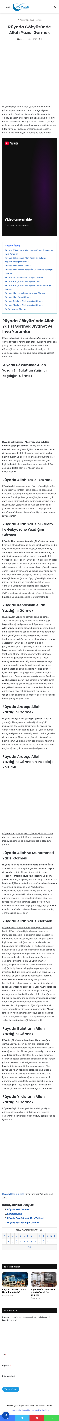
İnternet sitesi (8, 1376)
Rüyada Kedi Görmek (18, 1209)
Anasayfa (23, 20)
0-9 (29, 1247)
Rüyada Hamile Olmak (13, 1194)
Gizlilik (38, 1410)
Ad (4, 1355)
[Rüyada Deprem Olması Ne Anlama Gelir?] (15, 1279)
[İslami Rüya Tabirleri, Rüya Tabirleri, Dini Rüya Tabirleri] (20, 6)
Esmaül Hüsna (14, 1213)
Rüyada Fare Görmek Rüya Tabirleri (25, 1218)
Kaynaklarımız (28, 1410)
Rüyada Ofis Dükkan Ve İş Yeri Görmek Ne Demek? (43, 1292)
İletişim (45, 1410)
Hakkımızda (16, 1410)
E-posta (6, 1365)
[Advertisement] (29, 74)
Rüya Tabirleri (36, 20)
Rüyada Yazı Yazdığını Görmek (23, 1222)
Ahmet (21, 39)
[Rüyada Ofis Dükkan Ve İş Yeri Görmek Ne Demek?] (44, 1279)
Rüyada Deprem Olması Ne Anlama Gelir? (14, 1291)
